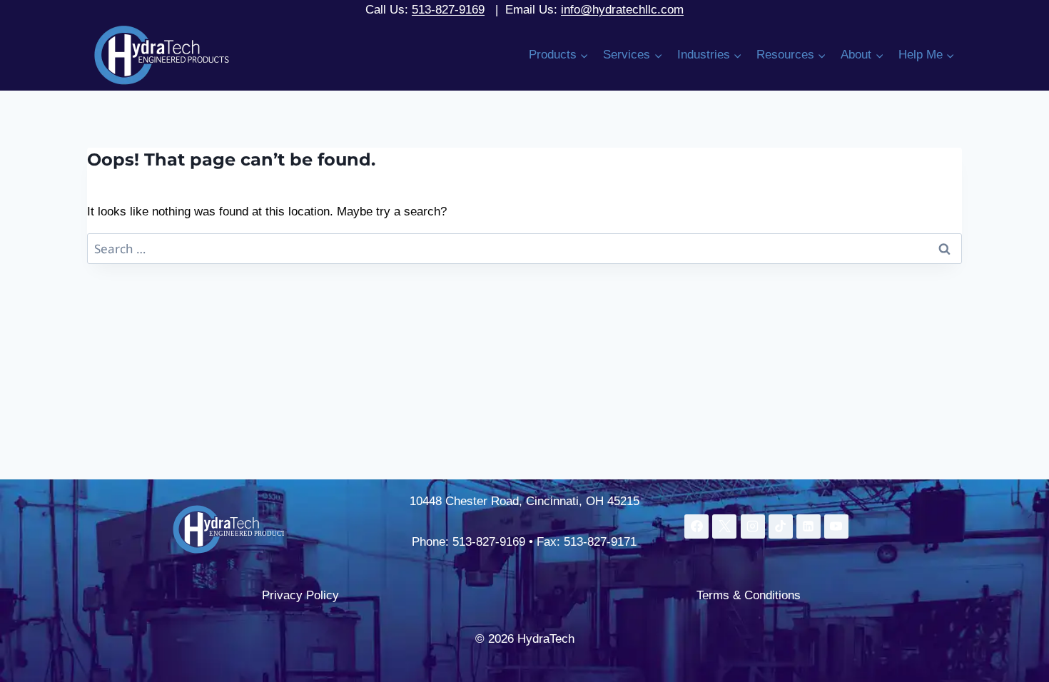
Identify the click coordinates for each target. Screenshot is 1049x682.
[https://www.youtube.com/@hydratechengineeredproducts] (836, 526)
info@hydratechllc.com (622, 9)
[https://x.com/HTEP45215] (724, 526)
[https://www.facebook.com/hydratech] (696, 526)
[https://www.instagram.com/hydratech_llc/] (753, 526)
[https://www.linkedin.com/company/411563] (808, 526)
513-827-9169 (448, 9)
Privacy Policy (300, 595)
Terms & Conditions (748, 595)
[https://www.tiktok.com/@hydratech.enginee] (781, 526)
